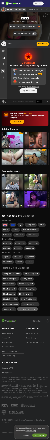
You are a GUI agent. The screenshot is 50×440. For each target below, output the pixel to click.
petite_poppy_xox (11, 215)
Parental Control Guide (10, 351)
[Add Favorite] (3, 43)
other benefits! (33, 87)
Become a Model (32, 333)
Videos (33, 9)
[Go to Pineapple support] (4, 412)
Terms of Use (7, 338)
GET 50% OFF (17, 122)
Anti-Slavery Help (8, 356)
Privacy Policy (7, 333)
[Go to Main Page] (15, 3)
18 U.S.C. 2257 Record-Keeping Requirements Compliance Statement (23, 421)
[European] (12, 225)
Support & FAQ (7, 368)
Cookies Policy (8, 347)
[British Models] (5, 225)
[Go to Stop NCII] (16, 412)
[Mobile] (20, 225)
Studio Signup (31, 338)
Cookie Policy (31, 431)
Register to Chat (28, 91)
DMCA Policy (7, 342)
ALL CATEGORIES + (27, 309)
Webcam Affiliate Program (35, 342)
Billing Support (7, 372)
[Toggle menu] (3, 3)
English (38, 321)
